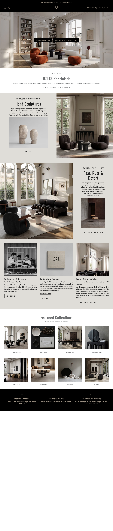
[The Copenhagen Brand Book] (56, 259)
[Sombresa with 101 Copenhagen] (20, 259)
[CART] (107, 8)
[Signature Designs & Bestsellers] (92, 259)
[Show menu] (5, 8)
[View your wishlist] (103, 8)
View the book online (45, 293)
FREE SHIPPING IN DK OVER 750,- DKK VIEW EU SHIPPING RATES (56, 3)
